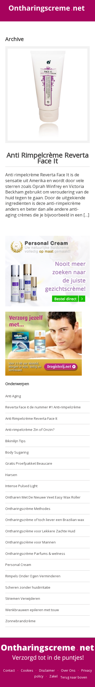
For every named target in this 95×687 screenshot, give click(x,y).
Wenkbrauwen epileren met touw (32, 609)
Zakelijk (55, 676)
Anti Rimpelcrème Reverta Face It (48, 157)
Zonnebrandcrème (20, 621)
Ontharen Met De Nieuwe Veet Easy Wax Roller (42, 497)
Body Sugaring (16, 452)
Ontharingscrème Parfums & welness (35, 553)
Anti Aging (13, 396)
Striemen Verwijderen (22, 598)
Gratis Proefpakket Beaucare (28, 463)
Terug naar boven (73, 677)
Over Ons (68, 670)
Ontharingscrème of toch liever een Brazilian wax (44, 519)
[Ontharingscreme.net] (47, 653)
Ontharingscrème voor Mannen (30, 542)
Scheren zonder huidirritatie (27, 587)
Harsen (11, 474)
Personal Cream (18, 564)
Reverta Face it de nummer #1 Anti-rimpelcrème (43, 407)
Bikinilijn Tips (15, 441)
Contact (9, 670)
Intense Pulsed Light (21, 485)
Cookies (27, 670)
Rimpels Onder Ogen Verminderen (32, 576)
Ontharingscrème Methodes (27, 508)
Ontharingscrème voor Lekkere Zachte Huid (40, 531)
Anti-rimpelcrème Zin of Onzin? (29, 429)
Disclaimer (47, 670)
